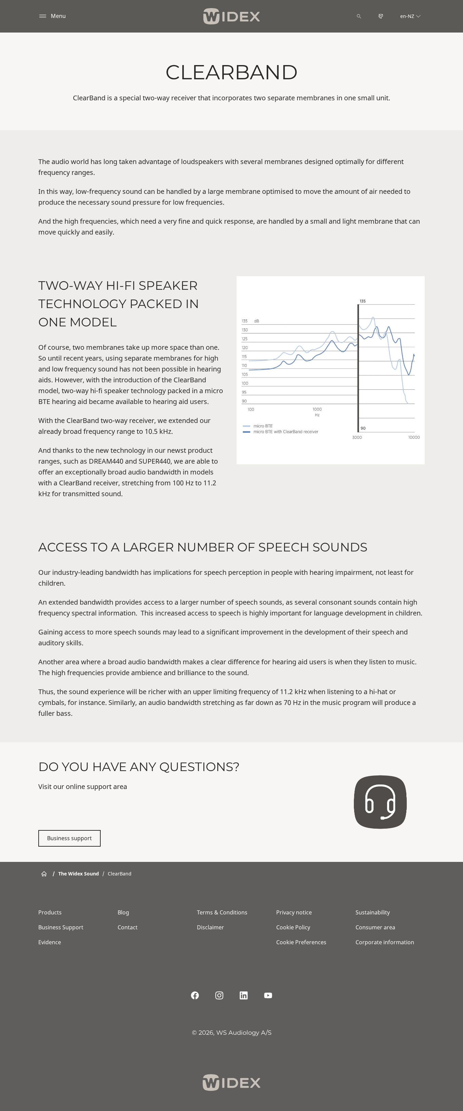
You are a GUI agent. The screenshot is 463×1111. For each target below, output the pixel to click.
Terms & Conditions (222, 912)
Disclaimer (210, 927)
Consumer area (375, 927)
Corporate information (385, 942)
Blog (123, 912)
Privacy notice (294, 912)
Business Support (60, 927)
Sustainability (373, 912)
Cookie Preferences (301, 942)
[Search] (359, 16)
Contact (128, 927)
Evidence (49, 942)
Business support (69, 838)
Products (50, 912)
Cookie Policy (293, 927)
